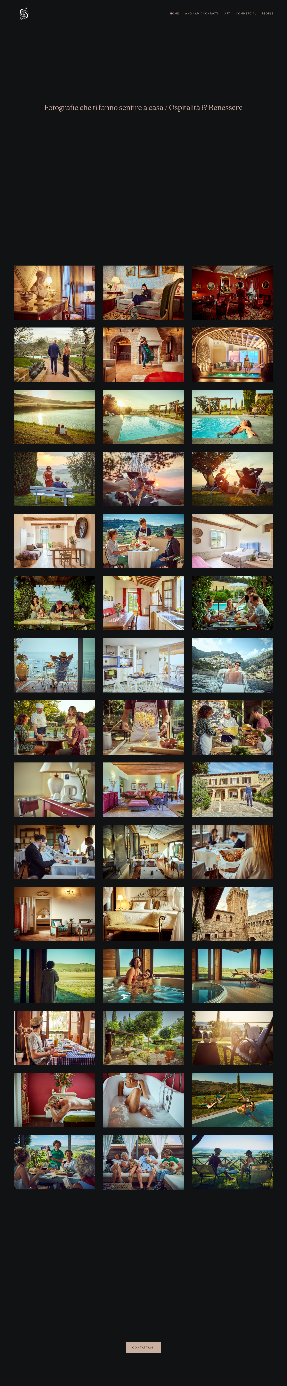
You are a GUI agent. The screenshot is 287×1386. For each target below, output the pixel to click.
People (267, 13)
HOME (174, 13)
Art (227, 13)
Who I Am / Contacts (202, 13)
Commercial (246, 13)
